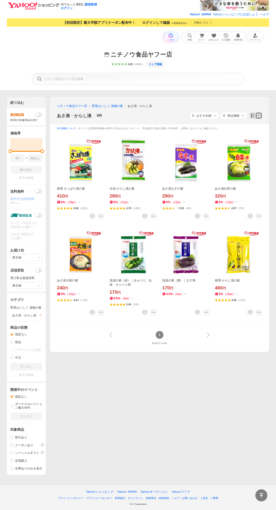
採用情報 (164, 498)
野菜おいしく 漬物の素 (107, 106)
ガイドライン (135, 498)
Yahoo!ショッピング (99, 491)
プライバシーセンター (99, 498)
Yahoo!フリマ (181, 491)
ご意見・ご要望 (209, 498)
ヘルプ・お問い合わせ (185, 498)
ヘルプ (264, 14)
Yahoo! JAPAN (200, 14)
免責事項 (151, 498)
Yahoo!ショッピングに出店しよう (235, 14)
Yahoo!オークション (154, 491)
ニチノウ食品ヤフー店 (72, 106)
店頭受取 (17, 270)
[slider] (10, 151)
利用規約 (120, 498)
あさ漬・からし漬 (74, 115)
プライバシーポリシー (71, 498)
